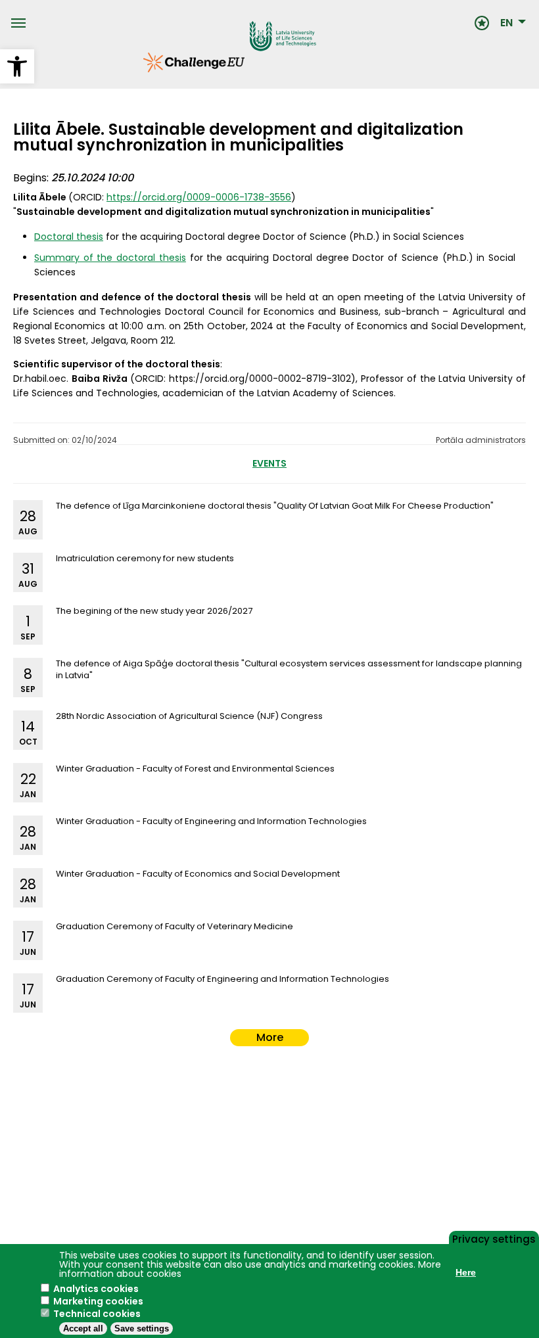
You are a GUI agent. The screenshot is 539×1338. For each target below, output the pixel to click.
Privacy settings (494, 1238)
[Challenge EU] (143, 69)
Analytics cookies (96, 1288)
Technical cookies (97, 1313)
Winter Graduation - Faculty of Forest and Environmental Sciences (195, 768)
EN (506, 23)
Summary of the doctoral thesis (110, 257)
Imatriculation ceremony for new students (145, 558)
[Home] (249, 23)
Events (269, 463)
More (269, 1037)
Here (466, 1272)
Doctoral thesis (68, 236)
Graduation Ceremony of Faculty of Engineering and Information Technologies (222, 979)
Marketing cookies (98, 1301)
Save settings (141, 1328)
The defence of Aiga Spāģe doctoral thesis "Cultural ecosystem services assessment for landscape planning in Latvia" (289, 669)
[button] (17, 66)
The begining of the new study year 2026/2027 (154, 611)
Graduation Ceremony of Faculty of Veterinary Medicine (174, 926)
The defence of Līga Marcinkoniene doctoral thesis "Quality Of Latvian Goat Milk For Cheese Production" (275, 505)
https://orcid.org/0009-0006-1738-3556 (198, 197)
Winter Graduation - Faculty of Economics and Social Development (198, 873)
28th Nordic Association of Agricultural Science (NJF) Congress (189, 716)
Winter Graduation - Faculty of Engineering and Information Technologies (211, 821)
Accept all (83, 1328)
